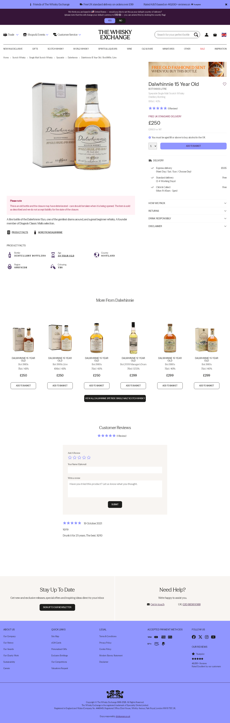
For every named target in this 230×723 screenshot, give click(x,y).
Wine (129, 49)
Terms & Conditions (107, 636)
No (120, 20)
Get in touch (157, 604)
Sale (202, 49)
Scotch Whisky (56, 49)
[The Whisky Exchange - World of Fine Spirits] (115, 34)
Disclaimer (155, 226)
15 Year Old (66, 255)
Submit (115, 504)
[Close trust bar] (226, 4)
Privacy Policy (105, 642)
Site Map (55, 636)
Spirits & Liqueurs (107, 49)
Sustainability (9, 662)
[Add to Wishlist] (224, 84)
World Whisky (81, 49)
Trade (11, 34)
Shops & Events (36, 34)
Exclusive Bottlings (59, 655)
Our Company (9, 636)
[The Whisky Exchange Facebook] (194, 637)
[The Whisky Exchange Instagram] (206, 637)
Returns (154, 210)
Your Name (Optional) (77, 464)
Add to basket (23, 385)
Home (6, 57)
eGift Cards (56, 642)
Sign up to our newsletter (57, 607)
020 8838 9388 (192, 604)
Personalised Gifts (59, 649)
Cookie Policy (105, 649)
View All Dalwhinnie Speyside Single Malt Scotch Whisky (115, 398)
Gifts (35, 49)
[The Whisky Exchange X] (200, 637)
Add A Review (74, 453)
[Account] (206, 35)
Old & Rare (147, 49)
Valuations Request (59, 668)
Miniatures (168, 49)
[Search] (196, 34)
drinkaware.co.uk (123, 716)
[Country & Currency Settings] (224, 35)
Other (187, 49)
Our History (8, 642)
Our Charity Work (11, 655)
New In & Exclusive (13, 49)
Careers (6, 668)
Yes (109, 20)
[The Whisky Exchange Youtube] (213, 637)
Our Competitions (59, 662)
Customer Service (67, 34)
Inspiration (221, 49)
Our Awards (8, 649)
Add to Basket (193, 146)
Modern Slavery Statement (110, 655)
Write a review (74, 478)
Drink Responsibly (160, 218)
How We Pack (157, 203)
